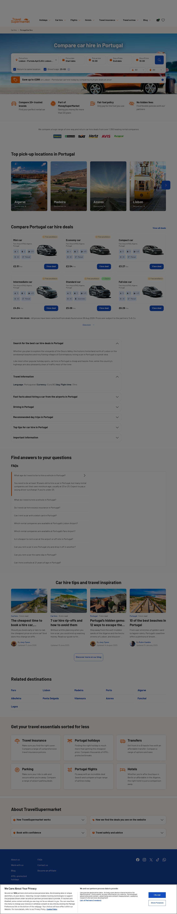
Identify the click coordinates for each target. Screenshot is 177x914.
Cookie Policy (52, 909)
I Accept (157, 895)
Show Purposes (157, 903)
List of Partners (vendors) (90, 900)
